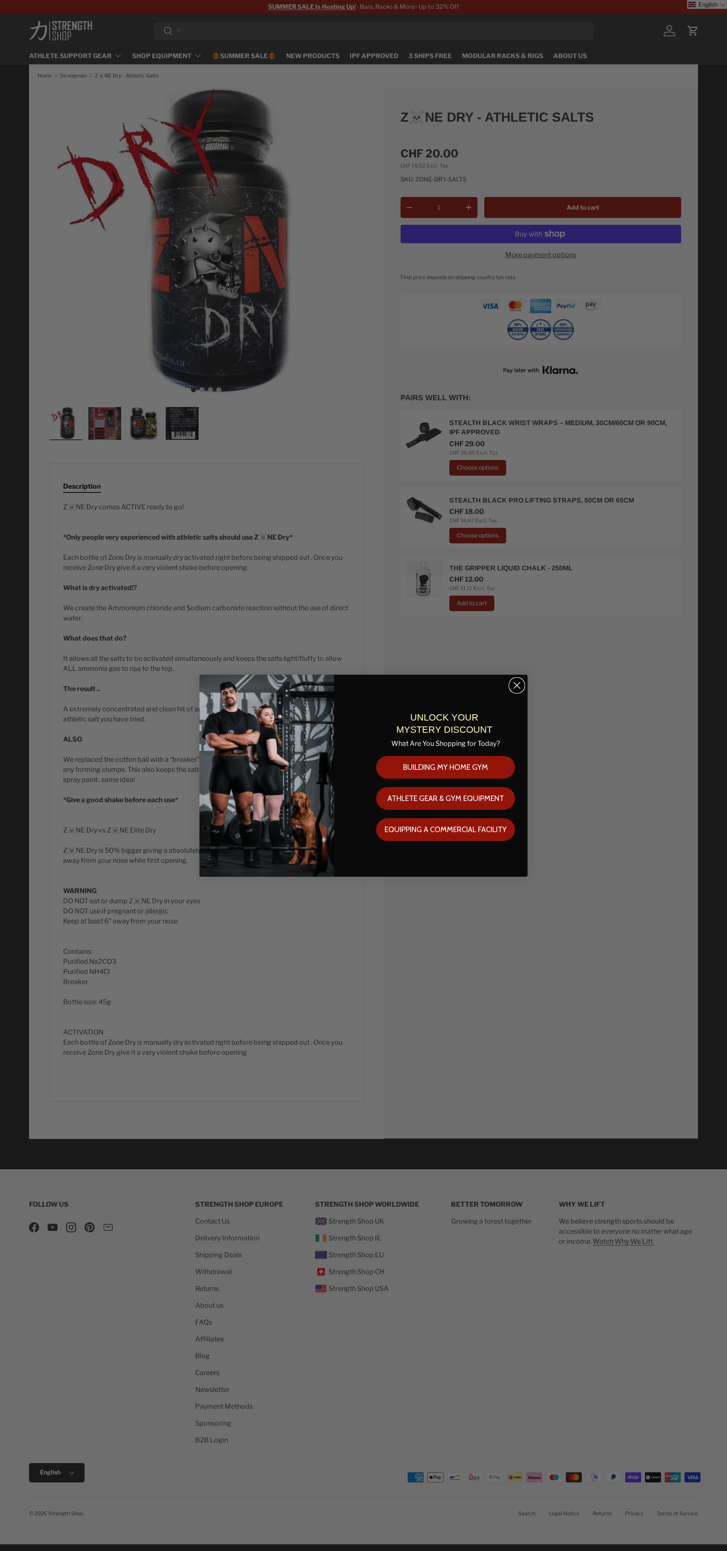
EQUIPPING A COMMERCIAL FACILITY (446, 829)
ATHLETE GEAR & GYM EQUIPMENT (445, 798)
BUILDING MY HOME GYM (445, 767)
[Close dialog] (516, 685)
